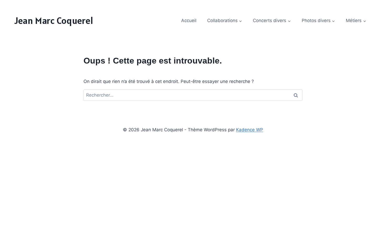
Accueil (188, 20)
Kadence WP (249, 129)
